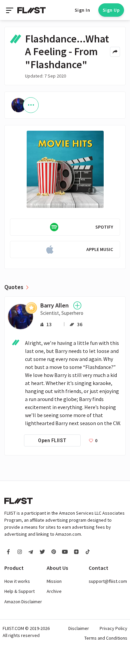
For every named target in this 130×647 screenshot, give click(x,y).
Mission (54, 581)
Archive (54, 591)
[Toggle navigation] (10, 10)
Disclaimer (78, 628)
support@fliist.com (108, 581)
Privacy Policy (113, 628)
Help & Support (19, 591)
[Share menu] (115, 52)
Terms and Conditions (105, 638)
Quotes (13, 287)
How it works (17, 581)
